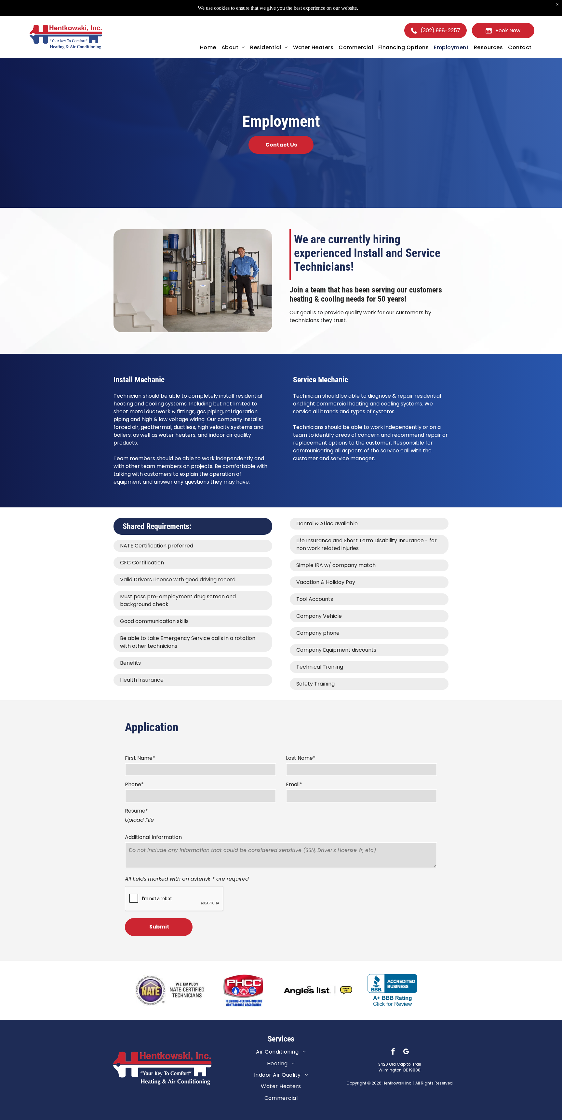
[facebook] (393, 1052)
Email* (294, 784)
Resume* (136, 811)
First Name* (140, 758)
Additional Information (153, 837)
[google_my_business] (406, 1052)
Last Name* (300, 758)
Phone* (134, 784)
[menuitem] (208, 47)
